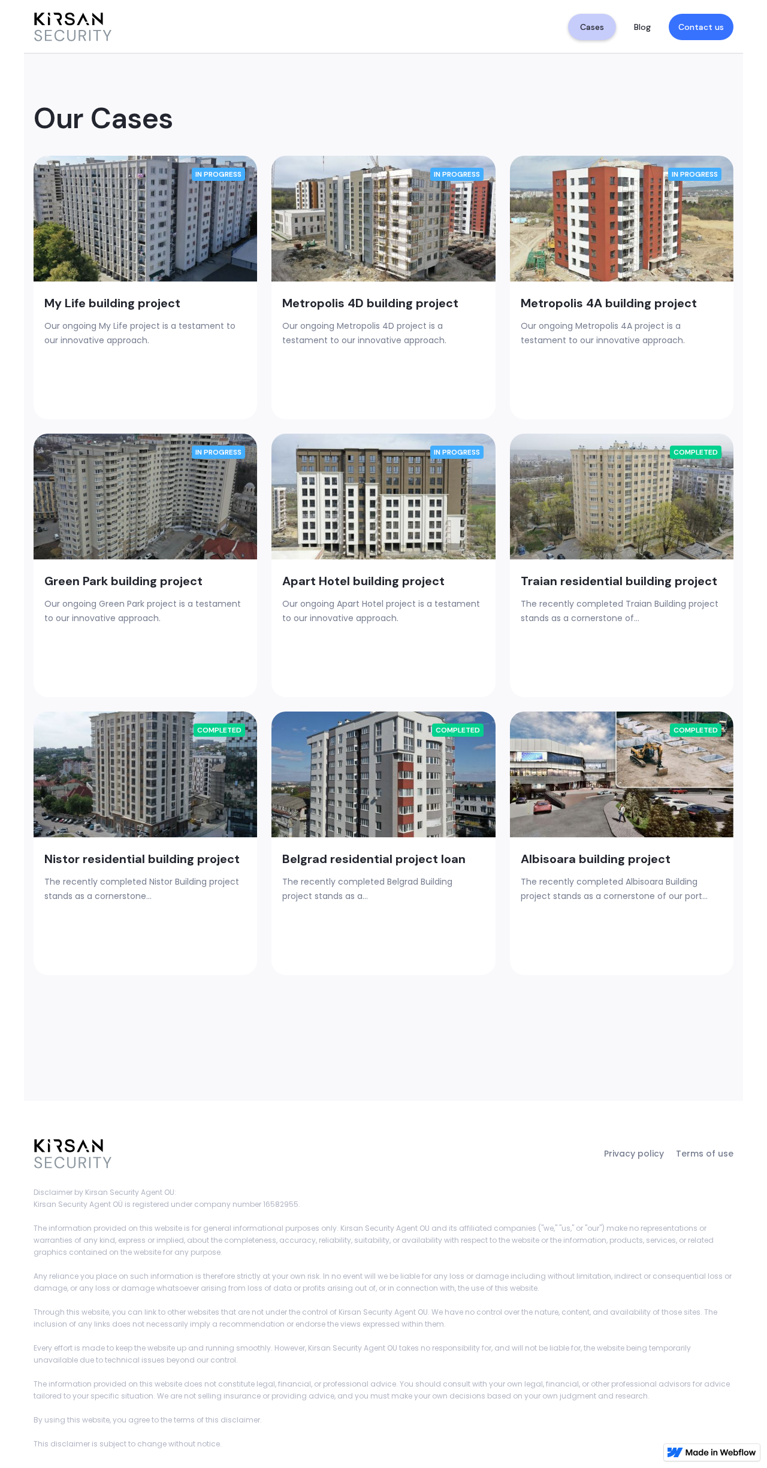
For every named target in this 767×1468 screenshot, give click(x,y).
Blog (642, 27)
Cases (592, 27)
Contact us (701, 27)
